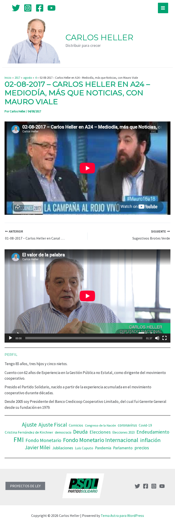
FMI (18, 439)
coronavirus (127, 425)
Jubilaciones (62, 447)
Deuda (80, 431)
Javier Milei (37, 447)
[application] (87, 296)
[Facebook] (39, 8)
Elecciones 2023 (123, 432)
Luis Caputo (84, 448)
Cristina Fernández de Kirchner (29, 432)
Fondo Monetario (43, 440)
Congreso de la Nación (100, 425)
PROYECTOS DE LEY (25, 486)
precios (141, 448)
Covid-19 (145, 425)
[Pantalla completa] (164, 338)
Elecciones (100, 432)
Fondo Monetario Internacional (100, 440)
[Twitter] (16, 8)
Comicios (76, 425)
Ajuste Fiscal (53, 424)
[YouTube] (51, 8)
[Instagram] (27, 8)
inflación (150, 440)
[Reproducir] (10, 338)
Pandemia (103, 447)
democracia (63, 432)
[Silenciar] (157, 338)
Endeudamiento (152, 432)
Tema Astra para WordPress (122, 515)
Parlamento (123, 447)
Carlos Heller (99, 37)
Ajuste (29, 424)
